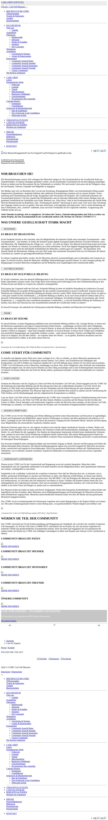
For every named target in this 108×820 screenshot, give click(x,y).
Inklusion (15, 40)
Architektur (11, 51)
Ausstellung (11, 32)
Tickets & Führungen (15, 16)
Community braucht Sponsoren (25, 66)
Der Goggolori (18, 47)
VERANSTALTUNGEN (17, 120)
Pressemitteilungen (14, 134)
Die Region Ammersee (15, 73)
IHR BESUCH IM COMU (17, 11)
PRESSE (10, 132)
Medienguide (17, 37)
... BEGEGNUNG (8, 229)
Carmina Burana (13, 101)
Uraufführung (17, 106)
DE (95, 151)
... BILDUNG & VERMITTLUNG (14, 411)
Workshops (11, 49)
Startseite (10, 641)
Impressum (5, 672)
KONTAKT (11, 146)
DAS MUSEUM (13, 25)
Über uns (10, 28)
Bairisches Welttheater (21, 94)
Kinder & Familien (19, 42)
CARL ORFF (12, 77)
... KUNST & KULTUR (10, 378)
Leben (9, 80)
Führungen (10, 35)
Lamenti (15, 87)
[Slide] (2, 151)
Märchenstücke (18, 92)
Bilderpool (10, 137)
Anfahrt (9, 18)
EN (102, 151)
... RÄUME (6, 313)
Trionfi (14, 89)
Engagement (11, 58)
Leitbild (15, 30)
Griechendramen (18, 96)
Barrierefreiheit (12, 21)
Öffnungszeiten (12, 13)
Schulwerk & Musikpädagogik (19, 108)
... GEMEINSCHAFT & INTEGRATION (17, 459)
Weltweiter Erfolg (19, 115)
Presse (3, 648)
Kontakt (11, 648)
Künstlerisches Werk (14, 82)
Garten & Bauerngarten (21, 56)
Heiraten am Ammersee (16, 127)
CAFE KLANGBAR (15, 122)
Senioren (15, 44)
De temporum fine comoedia (23, 99)
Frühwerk (16, 84)
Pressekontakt (12, 141)
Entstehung (16, 103)
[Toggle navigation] (26, 7)
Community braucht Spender (24, 63)
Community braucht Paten (22, 61)
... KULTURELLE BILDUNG (12, 269)
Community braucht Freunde (24, 68)
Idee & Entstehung (19, 111)
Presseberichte (12, 139)
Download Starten (9, 621)
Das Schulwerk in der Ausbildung (26, 113)
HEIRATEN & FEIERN (16, 125)
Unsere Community (20, 70)
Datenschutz (17, 672)
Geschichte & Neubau (21, 54)
